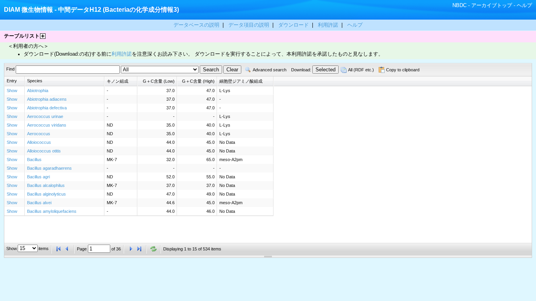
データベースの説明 (197, 25)
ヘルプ (524, 5)
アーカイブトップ (491, 5)
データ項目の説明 (249, 25)
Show (12, 90)
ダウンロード (294, 25)
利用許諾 (328, 25)
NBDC (459, 5)
